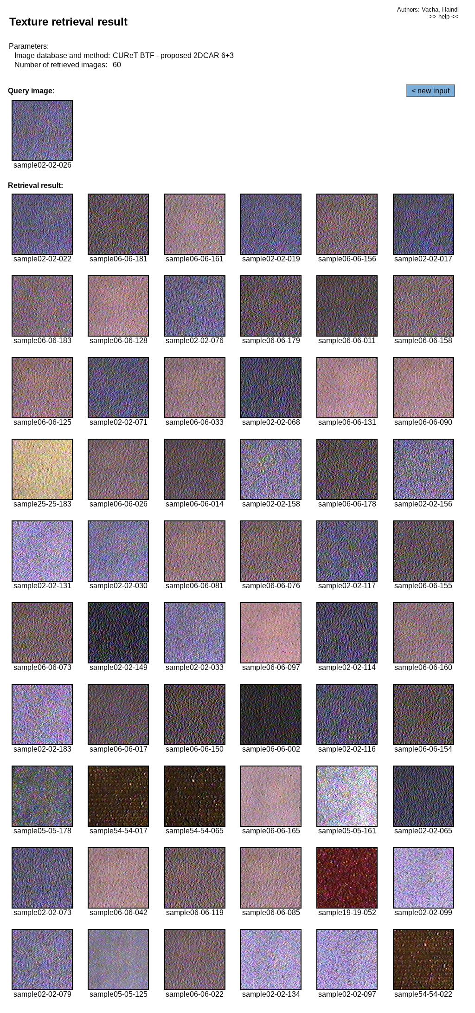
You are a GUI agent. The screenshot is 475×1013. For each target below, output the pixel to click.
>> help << (444, 16)
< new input (430, 91)
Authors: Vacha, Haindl (428, 9)
